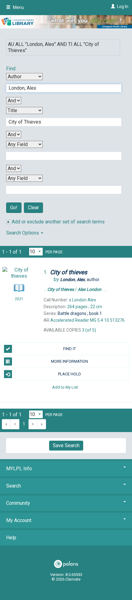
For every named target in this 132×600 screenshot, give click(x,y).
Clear (33, 207)
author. (80, 279)
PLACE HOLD (69, 374)
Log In (122, 6)
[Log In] (112, 6)
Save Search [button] (66, 445)
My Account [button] (18, 520)
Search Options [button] (23, 233)
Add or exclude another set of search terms (57, 222)
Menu (18, 7)
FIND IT (69, 348)
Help (11, 538)
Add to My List (65, 387)
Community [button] (18, 503)
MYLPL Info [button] (19, 468)
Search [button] (13, 486)
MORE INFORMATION (69, 361)
